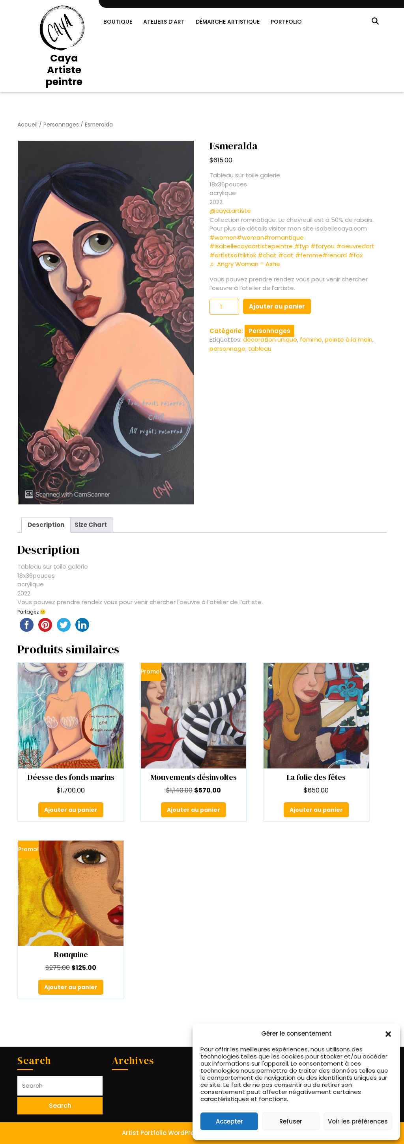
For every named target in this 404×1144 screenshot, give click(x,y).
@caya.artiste (230, 210)
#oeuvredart (355, 246)
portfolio (286, 22)
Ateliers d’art (164, 22)
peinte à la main (348, 339)
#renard (334, 255)
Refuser (290, 1121)
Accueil (27, 124)
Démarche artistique (228, 22)
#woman (250, 237)
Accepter (229, 1121)
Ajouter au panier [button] (70, 810)
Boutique (117, 22)
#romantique (284, 237)
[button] (388, 1034)
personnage (227, 348)
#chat (267, 255)
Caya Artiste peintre (63, 70)
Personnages (61, 124)
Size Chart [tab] (91, 525)
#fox (355, 255)
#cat (286, 255)
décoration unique (270, 339)
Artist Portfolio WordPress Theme (173, 1133)
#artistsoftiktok (232, 255)
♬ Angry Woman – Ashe (244, 264)
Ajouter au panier (277, 306)
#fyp (301, 246)
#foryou (322, 246)
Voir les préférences (358, 1121)
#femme (308, 255)
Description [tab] (46, 525)
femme (311, 339)
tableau (259, 348)
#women (223, 237)
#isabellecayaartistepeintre (251, 246)
